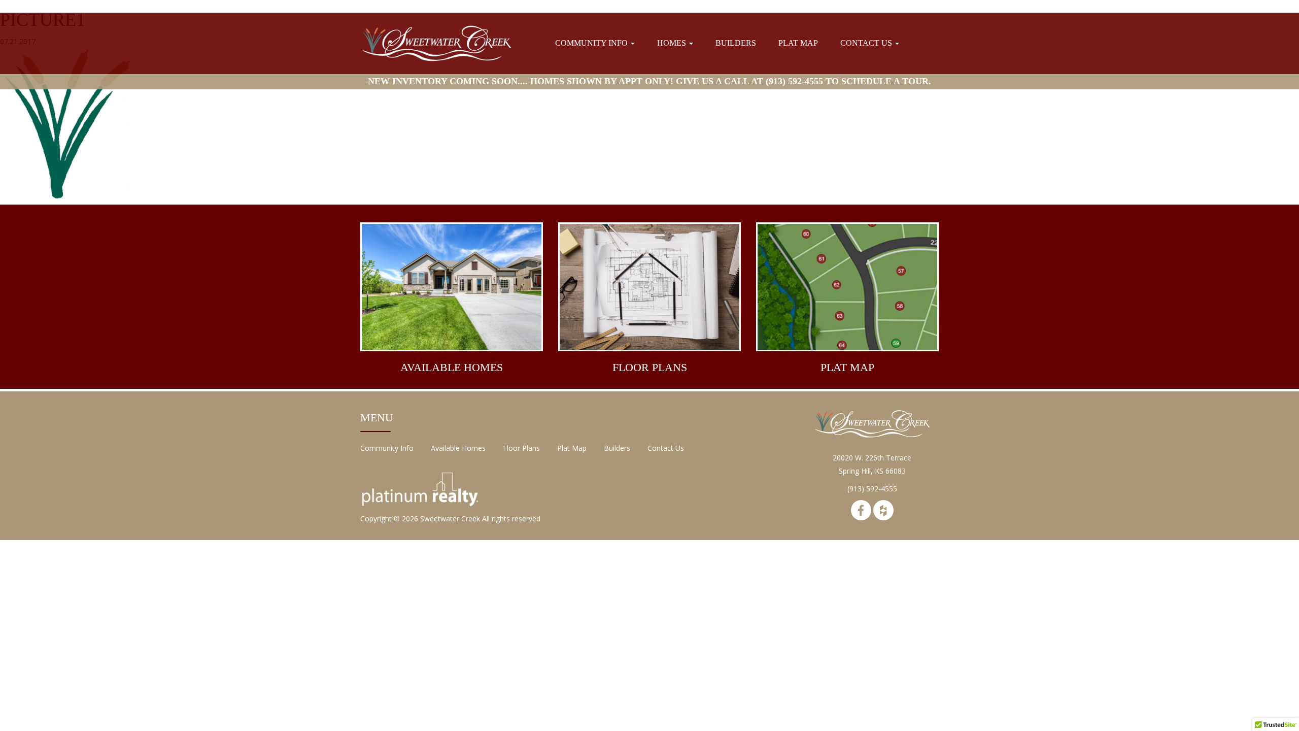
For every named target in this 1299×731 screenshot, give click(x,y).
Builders (735, 43)
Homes (672, 43)
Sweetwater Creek (450, 518)
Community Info (592, 43)
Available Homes (458, 448)
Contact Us (867, 43)
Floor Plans (521, 448)
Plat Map (798, 43)
